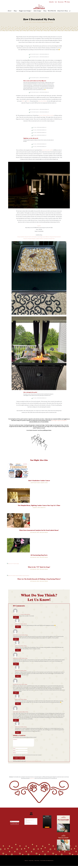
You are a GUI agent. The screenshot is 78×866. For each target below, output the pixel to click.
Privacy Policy (31, 860)
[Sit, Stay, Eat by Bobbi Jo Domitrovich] (47, 821)
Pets (46, 482)
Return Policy (37, 860)
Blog (15, 10)
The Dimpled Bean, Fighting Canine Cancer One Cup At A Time (39, 505)
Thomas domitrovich (16, 614)
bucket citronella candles (47, 150)
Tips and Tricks (44, 532)
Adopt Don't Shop (35, 482)
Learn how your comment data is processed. (33, 761)
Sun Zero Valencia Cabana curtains (46, 115)
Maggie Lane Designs (25, 10)
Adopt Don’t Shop (62, 10)
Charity (42, 482)
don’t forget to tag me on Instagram (59, 420)
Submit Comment (19, 758)
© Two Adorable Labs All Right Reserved (46, 860)
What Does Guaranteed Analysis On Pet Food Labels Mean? (39, 530)
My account (60, 2)
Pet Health (33, 532)
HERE (23, 101)
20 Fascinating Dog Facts (39, 555)
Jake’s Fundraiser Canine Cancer (39, 480)
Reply (16, 617)
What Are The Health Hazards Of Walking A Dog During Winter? (39, 579)
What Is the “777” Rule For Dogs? (39, 567)
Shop (44, 10)
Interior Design (36, 22)
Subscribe (51, 2)
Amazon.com (32, 778)
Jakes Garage (37, 10)
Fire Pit (39, 225)
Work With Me (52, 10)
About (9, 10)
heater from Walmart (42, 101)
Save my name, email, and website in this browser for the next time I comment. (27, 754)
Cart (56, 2)
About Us (26, 860)
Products (42, 507)
